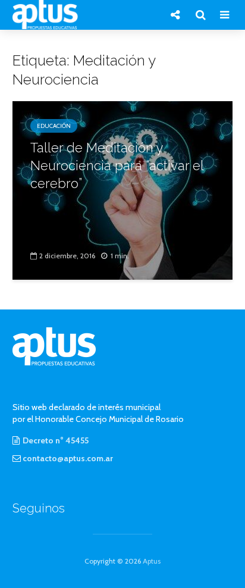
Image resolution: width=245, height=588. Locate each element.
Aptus (152, 560)
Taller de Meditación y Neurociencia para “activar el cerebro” (116, 165)
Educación (54, 126)
